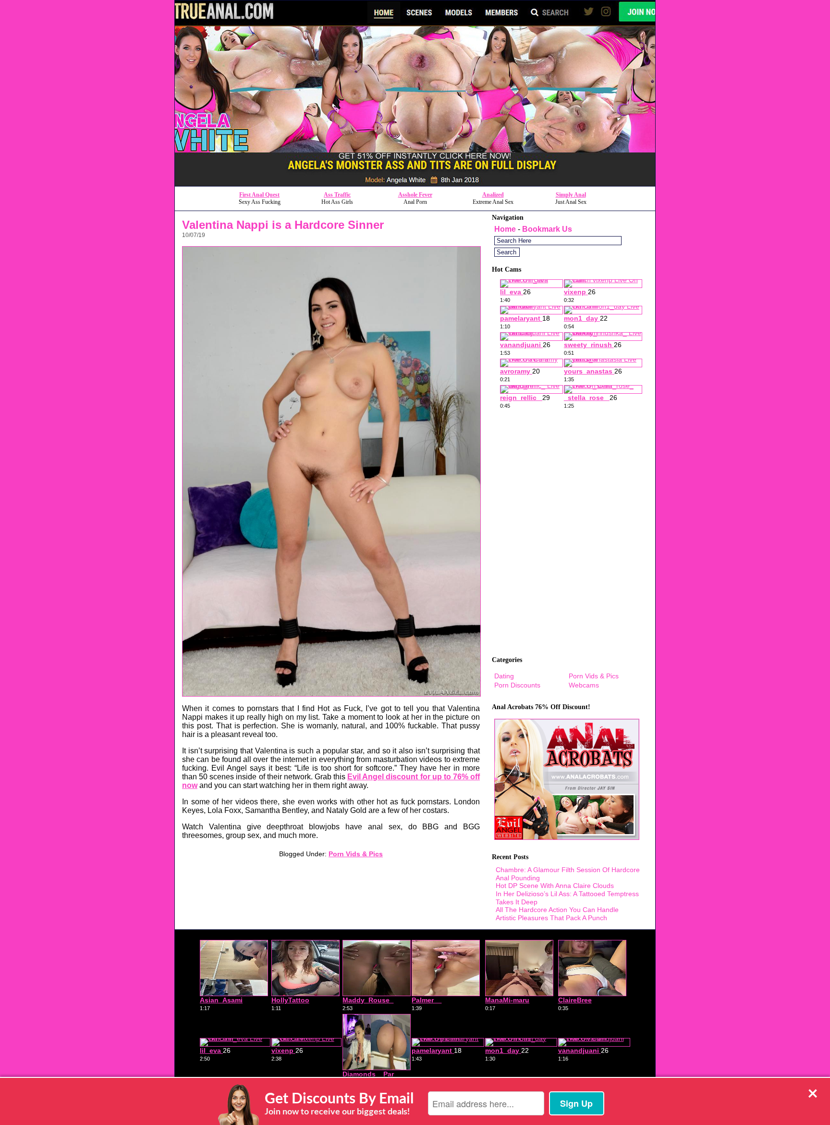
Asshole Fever (415, 194)
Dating (504, 676)
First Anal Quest (259, 194)
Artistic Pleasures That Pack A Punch (551, 918)
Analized (493, 194)
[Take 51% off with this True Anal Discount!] (415, 183)
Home (505, 229)
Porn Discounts (517, 685)
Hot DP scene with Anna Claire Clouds (555, 885)
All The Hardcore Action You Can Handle (557, 909)
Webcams (584, 685)
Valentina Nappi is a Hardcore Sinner (283, 224)
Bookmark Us (547, 229)
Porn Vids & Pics (356, 854)
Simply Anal (571, 194)
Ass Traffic (337, 194)
